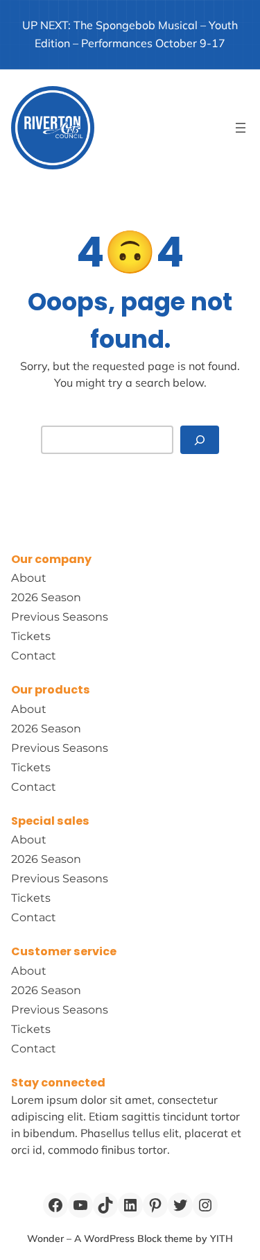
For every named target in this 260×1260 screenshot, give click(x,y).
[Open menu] (240, 127)
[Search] (199, 440)
